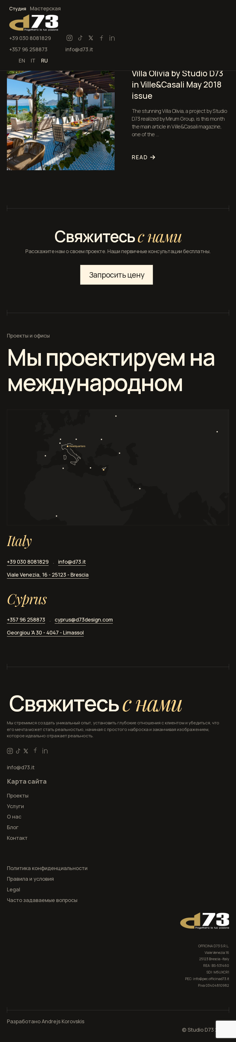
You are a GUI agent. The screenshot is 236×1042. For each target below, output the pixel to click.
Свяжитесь (95, 703)
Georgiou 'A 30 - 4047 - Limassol (45, 632)
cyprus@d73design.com (84, 619)
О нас (14, 816)
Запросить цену (116, 275)
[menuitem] (22, 60)
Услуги (15, 806)
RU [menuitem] (44, 60)
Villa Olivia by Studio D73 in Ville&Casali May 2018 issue (177, 84)
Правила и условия (30, 878)
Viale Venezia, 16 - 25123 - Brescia (48, 574)
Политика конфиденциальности (47, 868)
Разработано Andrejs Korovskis (45, 1021)
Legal (13, 889)
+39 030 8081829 (30, 38)
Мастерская (45, 8)
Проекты (17, 795)
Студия (17, 8)
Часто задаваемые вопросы (42, 900)
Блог (13, 827)
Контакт (17, 837)
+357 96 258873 (28, 49)
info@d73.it (79, 49)
